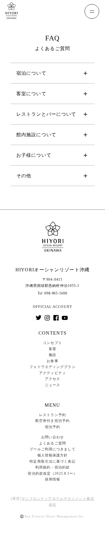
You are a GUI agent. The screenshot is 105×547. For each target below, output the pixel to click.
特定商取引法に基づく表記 (52, 461)
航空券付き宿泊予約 (52, 421)
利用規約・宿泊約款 (52, 467)
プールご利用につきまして (52, 449)
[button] (52, 73)
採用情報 (52, 479)
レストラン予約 (52, 415)
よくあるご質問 (52, 443)
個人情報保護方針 (52, 455)
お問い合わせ (52, 437)
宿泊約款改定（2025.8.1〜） (52, 473)
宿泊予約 (52, 427)
